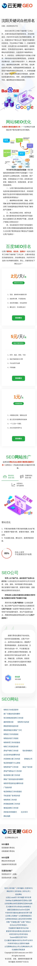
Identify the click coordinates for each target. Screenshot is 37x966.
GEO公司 (17, 934)
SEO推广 (12, 888)
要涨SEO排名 (11, 931)
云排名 (7, 903)
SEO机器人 (23, 925)
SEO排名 (18, 891)
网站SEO (10, 891)
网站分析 (12, 903)
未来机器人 (14, 919)
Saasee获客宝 (15, 937)
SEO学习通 (27, 913)
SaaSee (22, 910)
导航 (20, 949)
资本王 (28, 931)
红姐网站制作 (17, 900)
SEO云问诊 (24, 928)
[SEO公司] (18, 6)
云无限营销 (22, 916)
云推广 (18, 922)
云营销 (7, 919)
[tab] (10, 477)
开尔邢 (16, 906)
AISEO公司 (20, 940)
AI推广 (8, 922)
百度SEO (28, 888)
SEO (6, 888)
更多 (23, 949)
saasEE (14, 897)
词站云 (28, 922)
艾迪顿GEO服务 (14, 928)
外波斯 (30, 903)
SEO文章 (27, 897)
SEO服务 (20, 888)
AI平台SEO (28, 940)
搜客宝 (28, 906)
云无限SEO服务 (23, 943)
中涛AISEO (9, 913)
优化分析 (22, 906)
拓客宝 (29, 916)
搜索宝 (9, 910)
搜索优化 (15, 910)
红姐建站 (15, 949)
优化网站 (18, 894)
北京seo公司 (14, 925)
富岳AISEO (22, 919)
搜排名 (16, 913)
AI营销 (29, 919)
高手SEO (23, 937)
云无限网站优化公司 (12, 946)
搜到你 (20, 913)
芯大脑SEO (10, 906)
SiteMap (8, 900)
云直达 (8, 897)
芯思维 (24, 900)
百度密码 (19, 903)
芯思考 (27, 910)
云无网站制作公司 (25, 946)
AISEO (11, 934)
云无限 (29, 900)
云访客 (7, 916)
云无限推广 (14, 916)
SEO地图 (20, 897)
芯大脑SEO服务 (10, 940)
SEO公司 (26, 891)
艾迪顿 (13, 922)
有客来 (18, 931)
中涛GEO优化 (13, 943)
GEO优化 (24, 934)
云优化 (23, 931)
